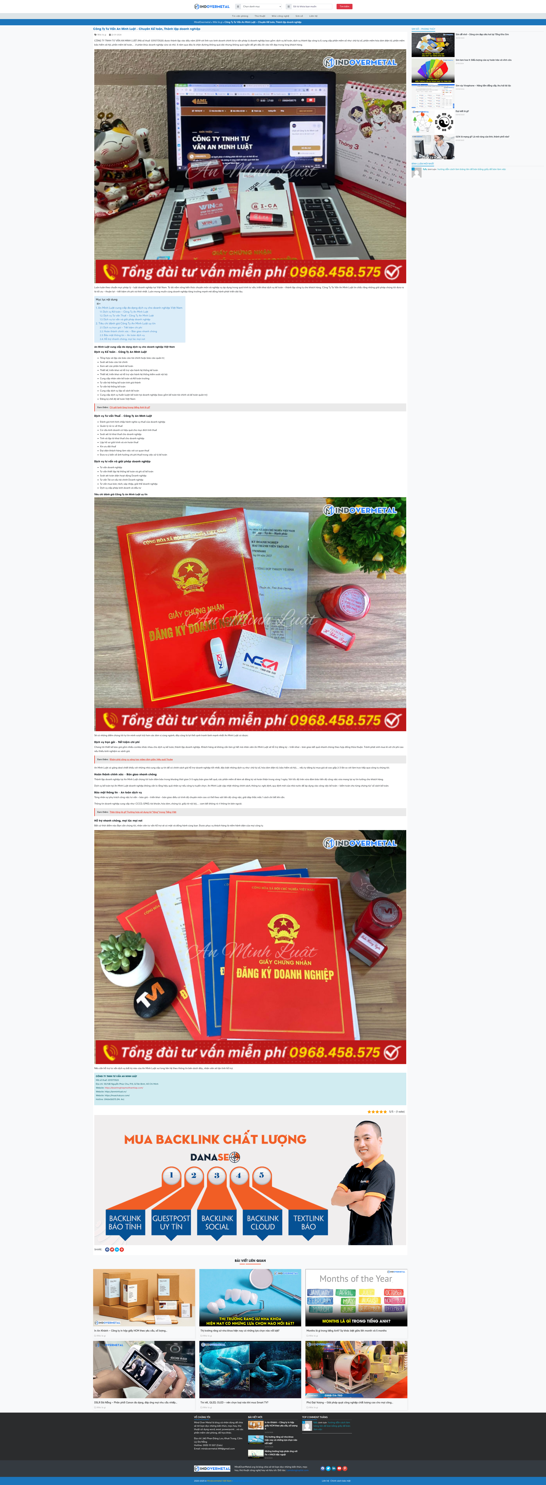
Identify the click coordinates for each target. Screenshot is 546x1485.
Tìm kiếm (344, 6)
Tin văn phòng (240, 16)
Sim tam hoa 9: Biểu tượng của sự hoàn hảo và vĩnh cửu (483, 60)
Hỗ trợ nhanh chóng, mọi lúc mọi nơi (124, 339)
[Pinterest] (344, 1468)
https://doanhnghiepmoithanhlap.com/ (124, 1088)
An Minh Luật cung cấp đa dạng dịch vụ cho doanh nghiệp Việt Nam (140, 307)
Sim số (299, 16)
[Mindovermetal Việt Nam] (212, 6)
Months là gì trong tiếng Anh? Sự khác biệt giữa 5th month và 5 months (347, 1330)
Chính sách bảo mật (340, 1481)
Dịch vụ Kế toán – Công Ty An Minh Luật (125, 311)
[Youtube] (339, 1468)
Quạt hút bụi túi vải (242, 1481)
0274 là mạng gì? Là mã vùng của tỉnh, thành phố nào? (482, 137)
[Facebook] (322, 1468)
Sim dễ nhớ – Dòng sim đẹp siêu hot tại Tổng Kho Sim (482, 34)
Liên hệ (313, 16)
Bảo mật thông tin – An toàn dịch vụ (124, 335)
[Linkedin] (333, 1468)
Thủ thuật (260, 16)
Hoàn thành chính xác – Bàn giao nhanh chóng (130, 331)
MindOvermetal (202, 22)
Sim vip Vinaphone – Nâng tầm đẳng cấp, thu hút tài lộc (484, 85)
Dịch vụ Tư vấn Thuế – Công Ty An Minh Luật (129, 315)
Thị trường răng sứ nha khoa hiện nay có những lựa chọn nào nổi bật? (239, 1330)
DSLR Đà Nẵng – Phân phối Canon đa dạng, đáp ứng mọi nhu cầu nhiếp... (135, 1402)
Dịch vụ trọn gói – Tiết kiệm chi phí (122, 327)
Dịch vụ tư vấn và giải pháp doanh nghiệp (127, 319)
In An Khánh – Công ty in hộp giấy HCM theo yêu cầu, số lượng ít (281, 1425)
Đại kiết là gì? (462, 111)
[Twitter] (328, 1468)
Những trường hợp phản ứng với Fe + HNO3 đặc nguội (281, 1453)
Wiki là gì (217, 22)
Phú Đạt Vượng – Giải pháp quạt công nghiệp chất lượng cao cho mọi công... (350, 1402)
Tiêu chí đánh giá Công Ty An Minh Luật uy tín (127, 323)
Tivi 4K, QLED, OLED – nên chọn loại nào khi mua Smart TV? (234, 1402)
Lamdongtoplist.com (298, 1470)
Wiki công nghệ (280, 16)
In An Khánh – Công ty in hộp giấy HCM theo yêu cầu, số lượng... (130, 1330)
